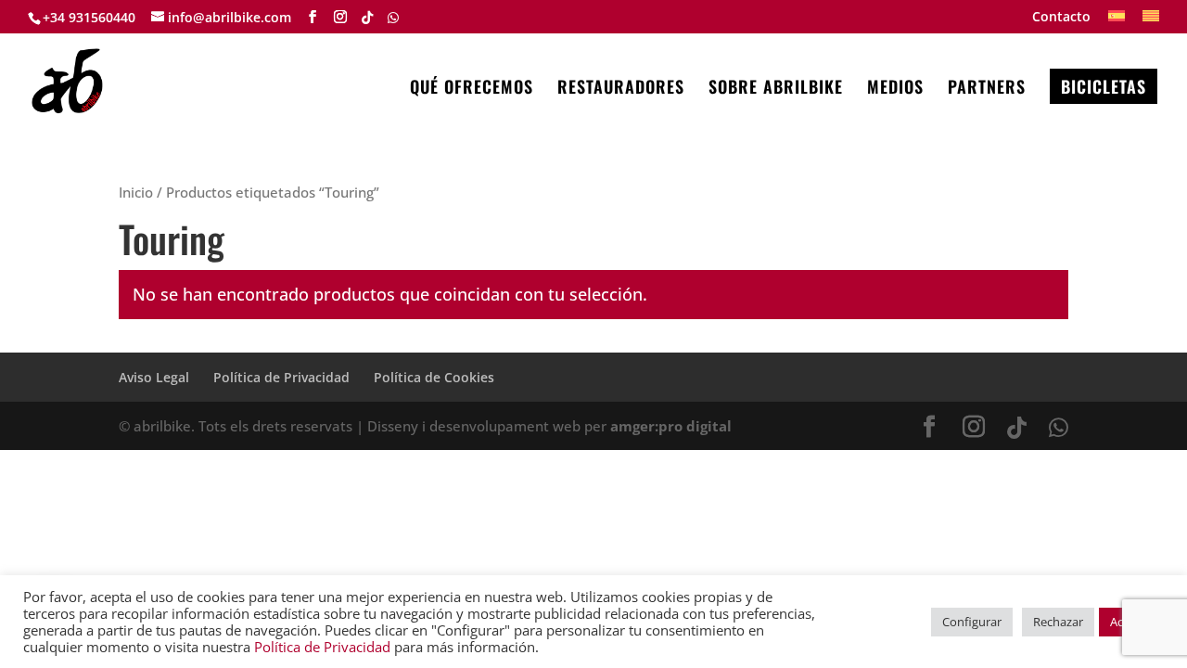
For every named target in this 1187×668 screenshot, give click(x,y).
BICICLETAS (1103, 86)
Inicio (136, 192)
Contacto (1061, 17)
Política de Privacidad (281, 377)
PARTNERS (987, 89)
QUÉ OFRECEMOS (471, 89)
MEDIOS (895, 89)
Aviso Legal (154, 377)
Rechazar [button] (1058, 621)
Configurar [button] (972, 621)
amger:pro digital (671, 426)
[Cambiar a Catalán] (1150, 21)
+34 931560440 (89, 17)
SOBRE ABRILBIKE (775, 89)
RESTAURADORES (620, 89)
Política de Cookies (434, 377)
